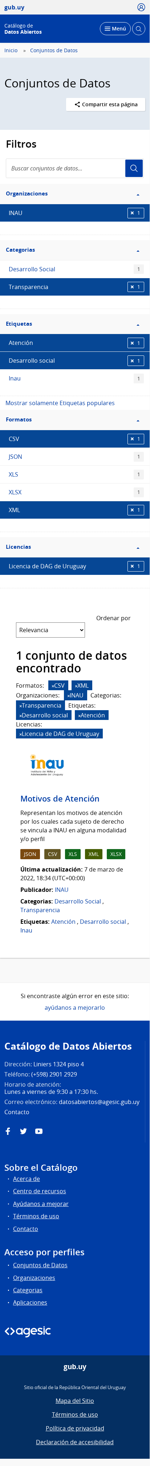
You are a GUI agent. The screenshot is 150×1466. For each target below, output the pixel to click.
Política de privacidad (75, 1428)
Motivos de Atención (60, 798)
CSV (74, 439)
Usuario (134, 168)
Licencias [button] (18, 547)
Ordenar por (113, 618)
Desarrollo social (74, 361)
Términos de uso (36, 1216)
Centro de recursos (39, 1191)
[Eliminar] (53, 686)
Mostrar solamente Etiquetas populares (60, 403)
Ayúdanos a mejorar (41, 1204)
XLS (74, 474)
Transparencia (74, 287)
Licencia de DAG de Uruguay (74, 566)
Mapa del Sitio (75, 1401)
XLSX (74, 492)
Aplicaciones (30, 1302)
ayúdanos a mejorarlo (75, 1008)
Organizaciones (34, 1278)
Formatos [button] (19, 419)
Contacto (25, 1229)
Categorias (27, 1290)
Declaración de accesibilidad (75, 1442)
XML (74, 510)
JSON (74, 457)
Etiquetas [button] (19, 324)
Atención (74, 343)
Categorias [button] (20, 250)
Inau (74, 378)
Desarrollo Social (74, 269)
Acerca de (26, 1179)
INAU (74, 213)
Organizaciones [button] (27, 193)
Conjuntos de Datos (54, 50)
